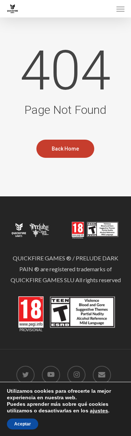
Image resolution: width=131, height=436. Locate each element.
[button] (120, 8)
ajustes (99, 410)
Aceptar (22, 424)
